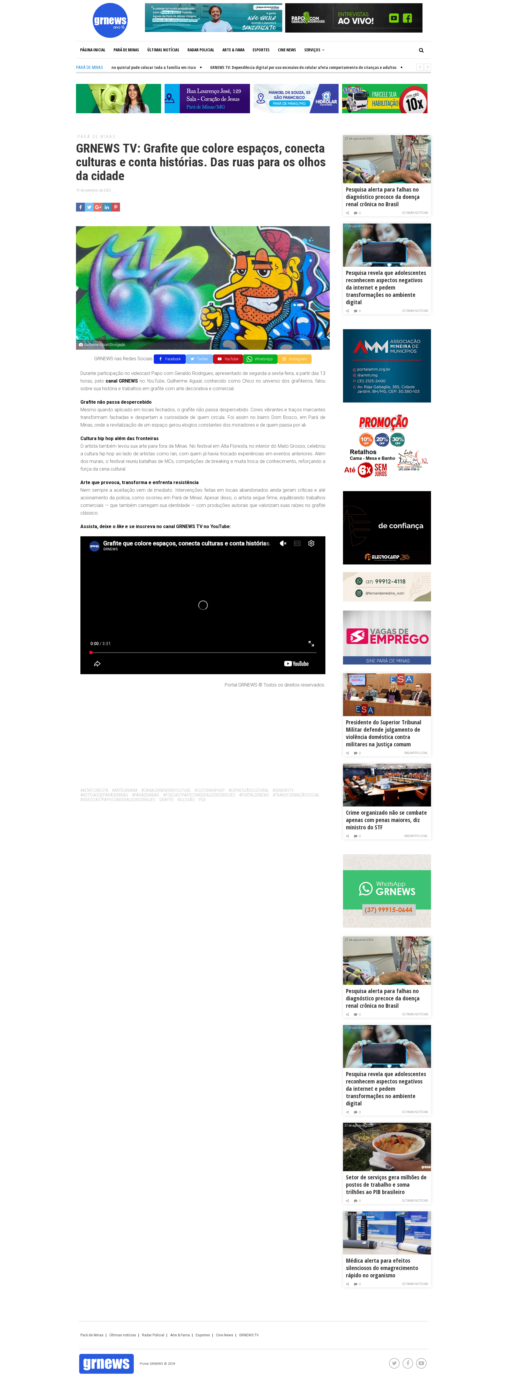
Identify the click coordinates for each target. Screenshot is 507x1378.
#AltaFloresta (94, 790)
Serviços (312, 50)
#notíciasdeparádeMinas (104, 795)
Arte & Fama (233, 50)
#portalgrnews (254, 795)
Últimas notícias (163, 50)
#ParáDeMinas (145, 795)
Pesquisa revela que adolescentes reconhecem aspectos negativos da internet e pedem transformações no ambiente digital (386, 287)
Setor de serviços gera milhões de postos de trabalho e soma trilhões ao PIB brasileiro (386, 1184)
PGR (202, 799)
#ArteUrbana (125, 790)
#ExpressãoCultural (249, 790)
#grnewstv (283, 790)
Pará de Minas (126, 50)
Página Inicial (92, 50)
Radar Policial (200, 50)
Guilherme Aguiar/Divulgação (104, 345)
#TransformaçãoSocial (296, 795)
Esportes (261, 50)
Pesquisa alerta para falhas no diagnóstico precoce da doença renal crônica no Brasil (383, 196)
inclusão (186, 799)
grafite (166, 799)
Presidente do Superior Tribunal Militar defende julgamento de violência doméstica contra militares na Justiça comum (383, 733)
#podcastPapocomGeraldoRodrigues (199, 795)
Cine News (287, 50)
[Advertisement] (202, 736)
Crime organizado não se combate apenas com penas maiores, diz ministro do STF (386, 820)
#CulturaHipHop (210, 790)
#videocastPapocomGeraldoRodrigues (118, 799)
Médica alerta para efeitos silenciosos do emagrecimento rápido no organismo (382, 1268)
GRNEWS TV (249, 1335)
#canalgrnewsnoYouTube (166, 790)
